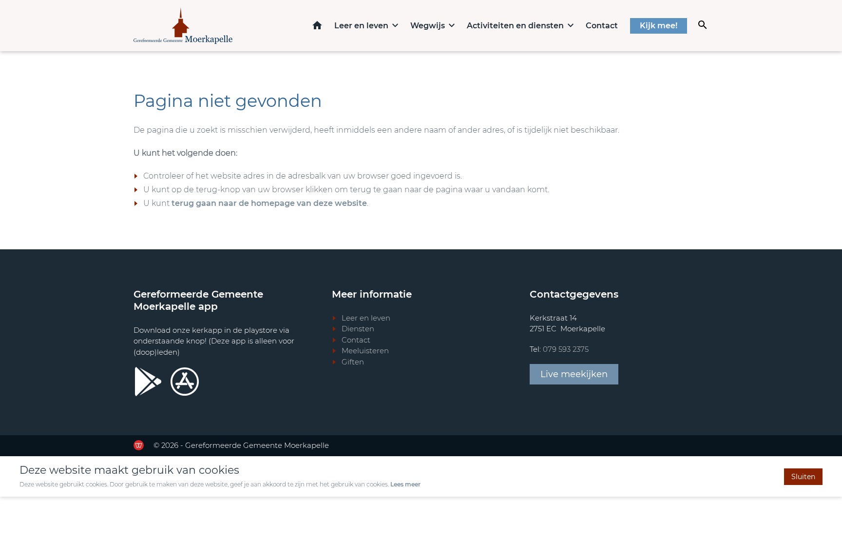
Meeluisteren (365, 350)
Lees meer (405, 484)
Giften (353, 361)
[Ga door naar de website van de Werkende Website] (139, 445)
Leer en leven (361, 25)
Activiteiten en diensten (515, 25)
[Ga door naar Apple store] (184, 381)
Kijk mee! (658, 25)
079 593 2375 (566, 349)
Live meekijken (574, 374)
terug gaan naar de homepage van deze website (269, 203)
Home (317, 25)
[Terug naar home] (183, 25)
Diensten (358, 328)
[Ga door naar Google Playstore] (148, 381)
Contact (602, 25)
